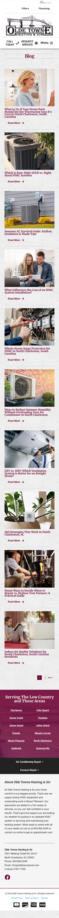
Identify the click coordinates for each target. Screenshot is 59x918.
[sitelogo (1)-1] (29, 16)
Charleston (16, 710)
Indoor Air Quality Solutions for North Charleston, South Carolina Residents (27, 654)
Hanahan (42, 718)
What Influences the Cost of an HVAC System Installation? (29, 291)
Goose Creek (16, 718)
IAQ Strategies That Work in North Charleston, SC (27, 533)
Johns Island (42, 725)
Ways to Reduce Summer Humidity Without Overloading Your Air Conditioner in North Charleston (28, 412)
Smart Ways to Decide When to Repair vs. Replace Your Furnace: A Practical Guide (27, 593)
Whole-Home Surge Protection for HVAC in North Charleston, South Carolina (27, 351)
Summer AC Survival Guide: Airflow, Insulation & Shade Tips (28, 233)
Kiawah (16, 733)
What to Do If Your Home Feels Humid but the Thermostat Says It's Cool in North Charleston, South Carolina (28, 113)
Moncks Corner (43, 733)
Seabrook (16, 748)
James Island (16, 725)
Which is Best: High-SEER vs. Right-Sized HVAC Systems (28, 174)
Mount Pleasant (16, 740)
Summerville (42, 748)
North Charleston (43, 740)
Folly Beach (43, 710)
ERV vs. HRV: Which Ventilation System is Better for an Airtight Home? (25, 473)
